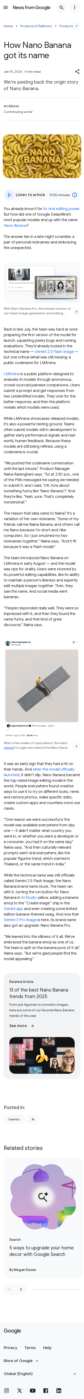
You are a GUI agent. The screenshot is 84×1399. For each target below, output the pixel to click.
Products (66, 26)
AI (33, 1119)
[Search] (61, 7)
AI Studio (29, 897)
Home (8, 26)
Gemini (13, 1119)
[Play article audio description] (9, 195)
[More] (76, 311)
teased (9, 747)
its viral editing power (61, 209)
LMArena (11, 374)
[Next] (76, 26)
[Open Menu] (5, 7)
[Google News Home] (31, 7)
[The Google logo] (12, 1331)
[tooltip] (74, 195)
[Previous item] (9, 1289)
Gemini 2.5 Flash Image (54, 351)
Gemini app (13, 908)
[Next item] (21, 1289)
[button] (77, 71)
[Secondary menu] (74, 7)
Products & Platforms (36, 26)
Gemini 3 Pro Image (20, 920)
